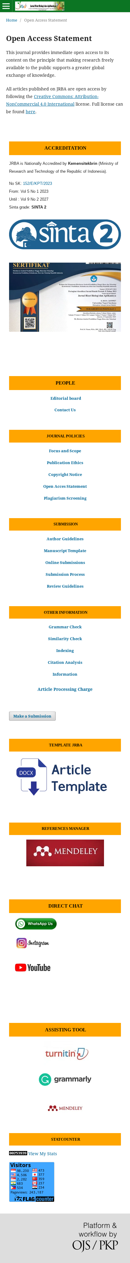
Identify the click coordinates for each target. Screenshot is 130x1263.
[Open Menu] (6, 6)
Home (11, 20)
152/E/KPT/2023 (37, 183)
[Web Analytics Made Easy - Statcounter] (18, 1153)
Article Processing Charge (65, 689)
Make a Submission (32, 716)
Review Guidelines (65, 586)
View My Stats (42, 1153)
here (30, 111)
